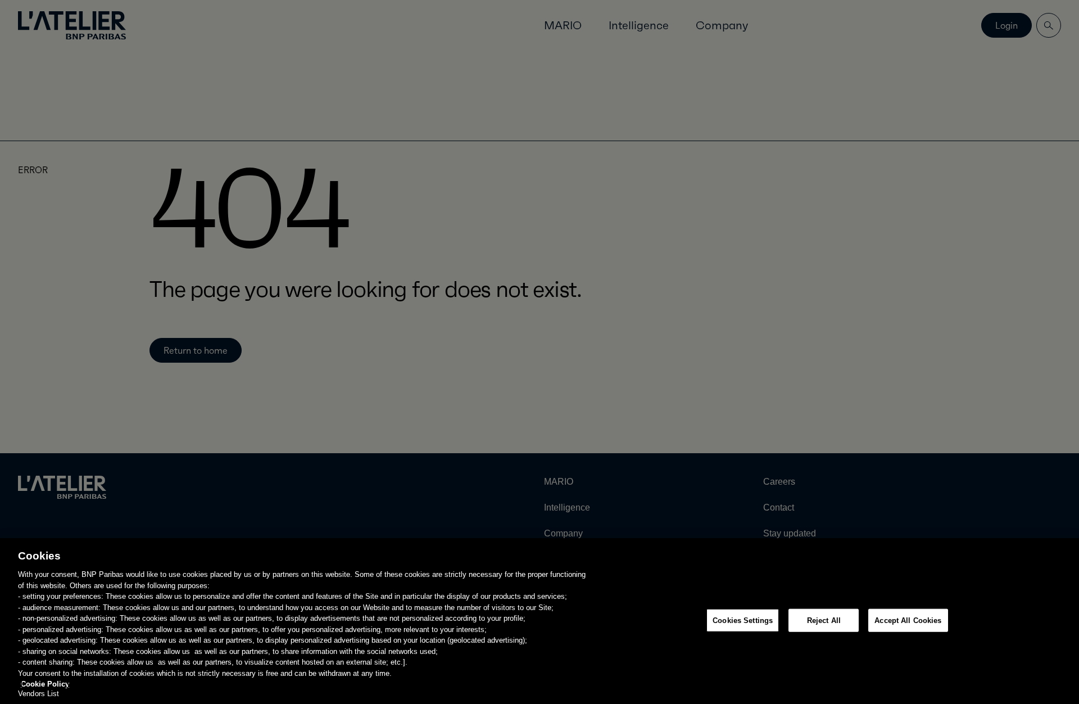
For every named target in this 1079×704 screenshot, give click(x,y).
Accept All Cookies (907, 620)
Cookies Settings (743, 620)
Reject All (824, 620)
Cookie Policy (45, 684)
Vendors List (39, 694)
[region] (539, 621)
